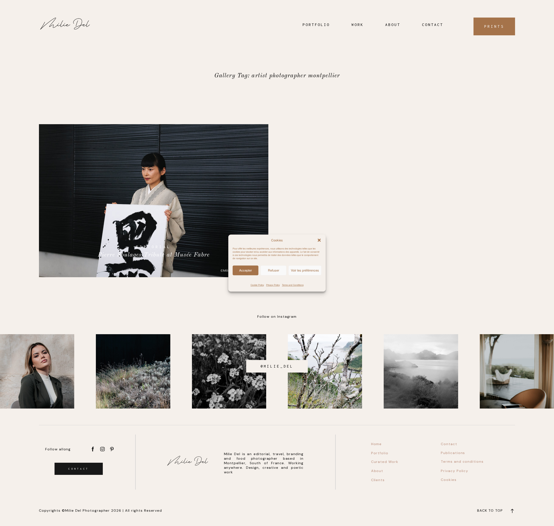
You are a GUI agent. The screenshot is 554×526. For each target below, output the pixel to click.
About (392, 25)
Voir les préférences (305, 270)
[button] (319, 240)
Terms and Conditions (293, 284)
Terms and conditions (462, 461)
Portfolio (316, 25)
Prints (494, 26)
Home (376, 444)
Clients (378, 480)
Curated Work (384, 461)
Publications (453, 453)
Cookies (448, 479)
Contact (432, 25)
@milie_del (277, 366)
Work (357, 25)
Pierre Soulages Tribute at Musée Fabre (153, 201)
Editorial (153, 247)
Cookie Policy (257, 284)
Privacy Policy (273, 284)
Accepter (245, 270)
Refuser (273, 270)
